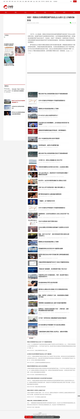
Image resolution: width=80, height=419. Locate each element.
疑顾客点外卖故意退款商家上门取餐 (48, 108)
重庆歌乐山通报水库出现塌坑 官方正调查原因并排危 (53, 289)
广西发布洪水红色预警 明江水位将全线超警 (44, 417)
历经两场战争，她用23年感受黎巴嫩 (48, 145)
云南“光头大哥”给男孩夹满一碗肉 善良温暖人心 (51, 187)
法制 (39, 1)
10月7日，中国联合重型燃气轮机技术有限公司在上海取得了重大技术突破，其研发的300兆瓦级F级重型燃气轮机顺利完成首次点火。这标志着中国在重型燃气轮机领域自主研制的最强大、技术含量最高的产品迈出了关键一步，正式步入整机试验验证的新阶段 (51, 358)
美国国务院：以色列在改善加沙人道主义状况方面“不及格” (53, 214)
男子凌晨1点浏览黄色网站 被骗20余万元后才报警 (9, 64)
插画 (28, 1)
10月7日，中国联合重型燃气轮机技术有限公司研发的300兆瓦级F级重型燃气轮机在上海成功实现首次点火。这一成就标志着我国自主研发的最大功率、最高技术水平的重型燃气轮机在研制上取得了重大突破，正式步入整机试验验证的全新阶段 (51, 382)
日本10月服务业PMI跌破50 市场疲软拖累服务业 (51, 100)
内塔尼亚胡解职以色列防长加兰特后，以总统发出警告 (53, 167)
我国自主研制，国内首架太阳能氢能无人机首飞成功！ (37, 400)
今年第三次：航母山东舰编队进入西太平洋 (50, 160)
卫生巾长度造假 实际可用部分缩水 (48, 221)
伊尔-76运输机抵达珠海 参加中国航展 (48, 138)
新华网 (37, 22)
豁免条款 (46, 415)
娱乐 (15, 1)
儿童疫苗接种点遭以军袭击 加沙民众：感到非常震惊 (53, 331)
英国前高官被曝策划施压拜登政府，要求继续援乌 (52, 130)
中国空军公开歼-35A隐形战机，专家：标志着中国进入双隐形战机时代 (53, 275)
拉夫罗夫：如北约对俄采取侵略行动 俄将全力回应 (52, 180)
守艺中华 (43, 1)
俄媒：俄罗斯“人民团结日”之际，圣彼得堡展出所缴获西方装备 (53, 296)
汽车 (18, 1)
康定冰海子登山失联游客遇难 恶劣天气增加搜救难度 (53, 94)
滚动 (74, 12)
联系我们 (35, 415)
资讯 (7, 1)
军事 (10, 1)
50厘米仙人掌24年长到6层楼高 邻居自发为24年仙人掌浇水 (20, 55)
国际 (16, 12)
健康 (31, 1)
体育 (35, 12)
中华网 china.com (8, 7)
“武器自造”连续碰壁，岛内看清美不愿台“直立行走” (52, 269)
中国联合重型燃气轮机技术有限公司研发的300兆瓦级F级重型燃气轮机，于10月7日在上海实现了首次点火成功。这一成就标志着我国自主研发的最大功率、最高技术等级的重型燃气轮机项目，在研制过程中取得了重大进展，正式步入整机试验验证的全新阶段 (51, 370)
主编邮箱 (40, 412)
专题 (45, 12)
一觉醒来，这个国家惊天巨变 (46, 201)
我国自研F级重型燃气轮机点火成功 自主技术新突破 (37, 366)
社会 (25, 12)
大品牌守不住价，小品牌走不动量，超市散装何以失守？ (9, 55)
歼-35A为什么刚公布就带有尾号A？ (48, 115)
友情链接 (49, 415)
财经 (12, 1)
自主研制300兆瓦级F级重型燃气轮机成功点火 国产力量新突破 (39, 354)
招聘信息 (38, 415)
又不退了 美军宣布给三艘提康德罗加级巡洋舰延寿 (52, 318)
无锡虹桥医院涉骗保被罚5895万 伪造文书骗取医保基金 (53, 262)
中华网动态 (53, 415)
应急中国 (47, 1)
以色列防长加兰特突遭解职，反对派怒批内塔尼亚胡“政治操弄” (53, 123)
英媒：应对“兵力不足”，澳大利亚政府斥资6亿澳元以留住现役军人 (53, 235)
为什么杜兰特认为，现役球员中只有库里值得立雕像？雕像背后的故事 (53, 173)
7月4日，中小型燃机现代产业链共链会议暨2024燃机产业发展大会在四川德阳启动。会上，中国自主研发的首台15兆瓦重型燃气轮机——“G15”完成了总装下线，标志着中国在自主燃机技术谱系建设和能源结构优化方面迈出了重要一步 (51, 346)
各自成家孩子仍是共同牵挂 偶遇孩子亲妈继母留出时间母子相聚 (9, 45)
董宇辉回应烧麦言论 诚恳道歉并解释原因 (49, 194)
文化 (23, 1)
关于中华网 (28, 415)
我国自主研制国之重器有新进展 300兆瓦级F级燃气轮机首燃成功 (39, 378)
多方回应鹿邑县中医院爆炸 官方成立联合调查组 (51, 325)
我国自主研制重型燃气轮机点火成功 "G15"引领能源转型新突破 (39, 341)
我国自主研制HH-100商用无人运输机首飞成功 (36, 390)
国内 (6, 12)
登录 (75, 1)
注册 (71, 1)
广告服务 (31, 415)
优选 (36, 1)
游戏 (20, 1)
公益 (34, 1)
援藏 (26, 1)
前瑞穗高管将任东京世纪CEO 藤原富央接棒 (50, 248)
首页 (4, 1)
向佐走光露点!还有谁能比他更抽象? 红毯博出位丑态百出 (53, 228)
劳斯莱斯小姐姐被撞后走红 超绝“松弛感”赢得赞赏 (52, 303)
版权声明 (42, 415)
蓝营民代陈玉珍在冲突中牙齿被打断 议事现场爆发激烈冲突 (53, 255)
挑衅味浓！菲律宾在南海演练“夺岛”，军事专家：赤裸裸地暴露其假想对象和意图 (53, 309)
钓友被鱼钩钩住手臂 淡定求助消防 (48, 282)
